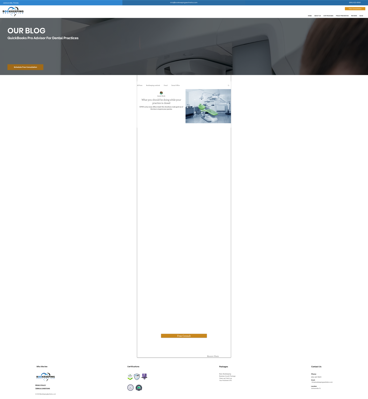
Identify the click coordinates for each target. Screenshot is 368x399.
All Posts (139, 85)
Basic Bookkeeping (225, 374)
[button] (228, 86)
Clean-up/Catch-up (225, 378)
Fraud (166, 85)
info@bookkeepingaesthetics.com (322, 382)
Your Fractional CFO (225, 380)
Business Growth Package (227, 376)
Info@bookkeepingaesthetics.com (183, 2)
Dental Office (175, 85)
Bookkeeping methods (153, 85)
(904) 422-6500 (355, 2)
